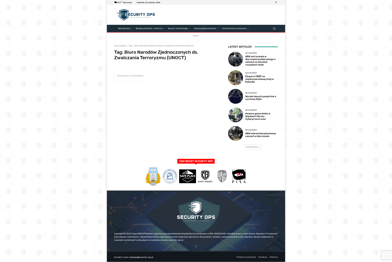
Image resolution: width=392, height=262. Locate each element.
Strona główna (120, 45)
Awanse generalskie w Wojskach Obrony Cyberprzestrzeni (257, 116)
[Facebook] (276, 2)
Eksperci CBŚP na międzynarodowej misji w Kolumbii (259, 79)
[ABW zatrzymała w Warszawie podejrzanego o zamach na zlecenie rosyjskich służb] (235, 59)
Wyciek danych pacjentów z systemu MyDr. (260, 98)
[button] (274, 28)
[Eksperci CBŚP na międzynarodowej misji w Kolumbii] (235, 77)
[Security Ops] (136, 15)
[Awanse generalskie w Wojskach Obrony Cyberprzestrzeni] (235, 114)
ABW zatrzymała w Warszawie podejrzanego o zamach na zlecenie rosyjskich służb (260, 60)
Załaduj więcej (252, 147)
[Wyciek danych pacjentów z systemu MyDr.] (235, 96)
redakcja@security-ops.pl (141, 257)
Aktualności (251, 53)
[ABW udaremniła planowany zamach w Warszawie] (235, 133)
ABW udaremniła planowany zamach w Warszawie (260, 135)
